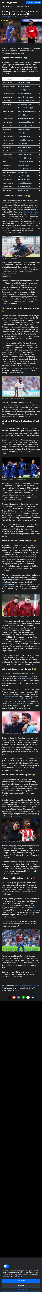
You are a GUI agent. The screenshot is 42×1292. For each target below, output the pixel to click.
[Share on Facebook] (18, 997)
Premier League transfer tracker (26, 986)
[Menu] (3, 2)
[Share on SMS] (32, 997)
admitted (5, 584)
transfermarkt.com (11, 697)
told (33, 908)
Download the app (33, 2)
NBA (18, 7)
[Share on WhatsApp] (23, 997)
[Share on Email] (28, 997)
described (29, 678)
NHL (23, 7)
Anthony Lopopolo (7, 17)
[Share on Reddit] (14, 997)
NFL (14, 7)
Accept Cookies (21, 1281)
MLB (27, 7)
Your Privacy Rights (21, 1289)
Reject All (21, 1285)
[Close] (38, 1259)
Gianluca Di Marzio (31, 212)
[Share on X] (9, 997)
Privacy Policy (20, 1276)
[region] (21, 1274)
